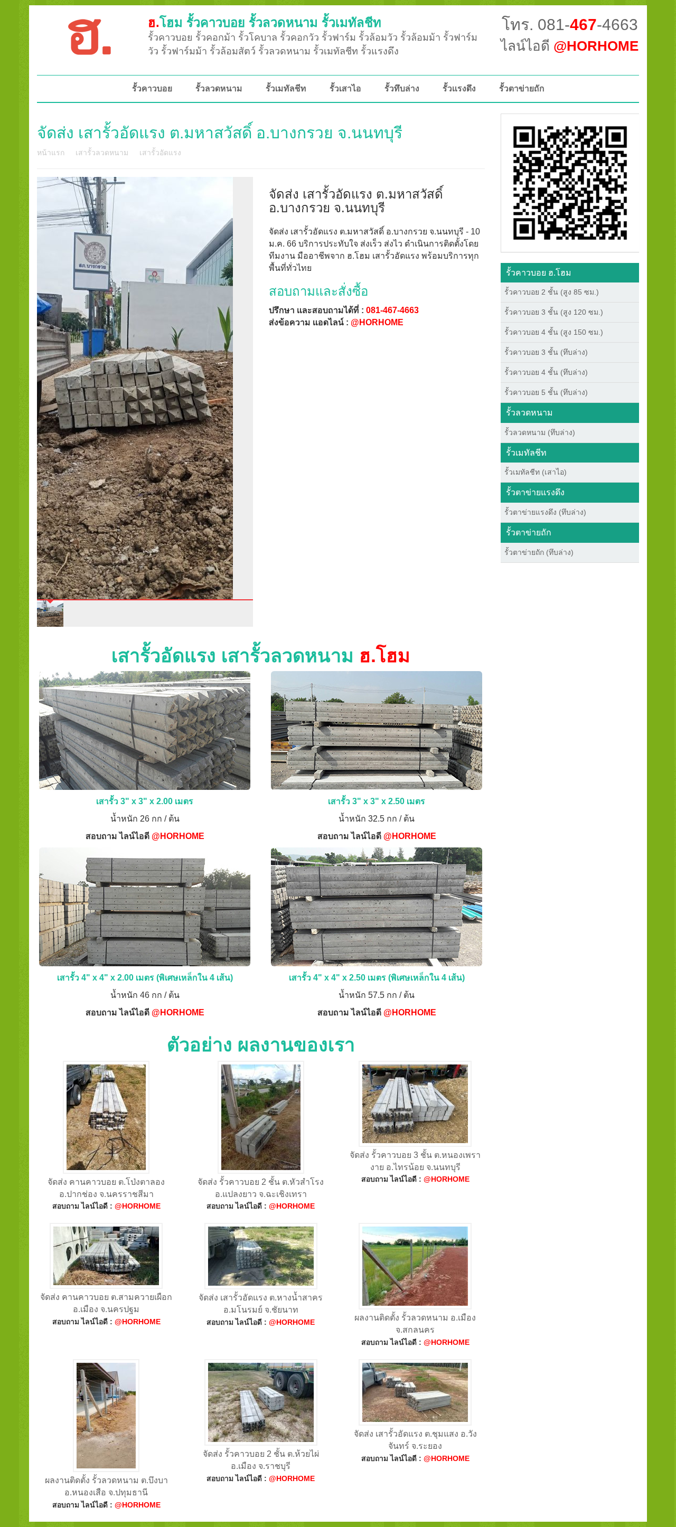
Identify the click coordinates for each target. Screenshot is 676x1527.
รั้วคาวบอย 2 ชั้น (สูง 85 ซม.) (551, 292)
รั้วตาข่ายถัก (521, 88)
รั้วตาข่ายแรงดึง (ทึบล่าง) (545, 512)
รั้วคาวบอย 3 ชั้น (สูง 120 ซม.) (553, 312)
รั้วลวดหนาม (218, 88)
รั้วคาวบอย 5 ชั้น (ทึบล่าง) (546, 392)
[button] (570, 182)
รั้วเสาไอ (345, 88)
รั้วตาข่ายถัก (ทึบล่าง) (539, 552)
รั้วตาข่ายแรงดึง (535, 492)
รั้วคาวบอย (152, 88)
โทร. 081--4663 (570, 24)
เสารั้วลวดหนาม (102, 152)
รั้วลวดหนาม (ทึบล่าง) (539, 432)
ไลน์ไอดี (570, 46)
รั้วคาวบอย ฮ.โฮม (538, 272)
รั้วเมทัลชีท (286, 88)
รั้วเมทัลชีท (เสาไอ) (535, 472)
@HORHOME (377, 322)
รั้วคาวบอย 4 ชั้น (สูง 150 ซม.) (553, 332)
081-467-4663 (392, 310)
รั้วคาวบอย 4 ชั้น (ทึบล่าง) (546, 372)
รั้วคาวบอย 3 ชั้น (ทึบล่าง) (546, 352)
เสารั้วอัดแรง (160, 152)
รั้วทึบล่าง (401, 88)
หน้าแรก (50, 152)
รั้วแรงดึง (459, 88)
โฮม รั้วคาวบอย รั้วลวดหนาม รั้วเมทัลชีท (264, 22)
